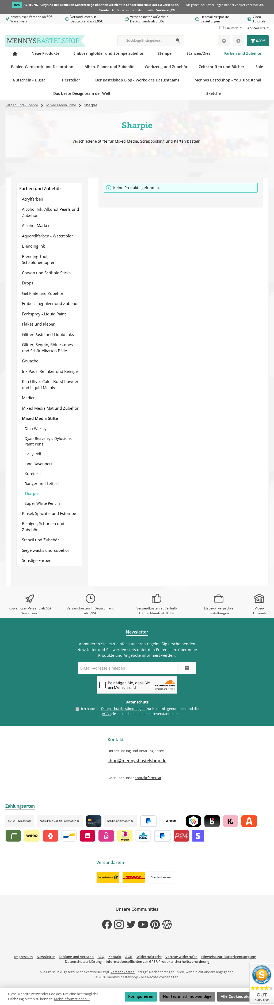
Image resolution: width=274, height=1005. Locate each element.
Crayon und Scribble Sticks (46, 272)
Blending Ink (33, 246)
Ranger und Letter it (43, 483)
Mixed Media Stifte (40, 418)
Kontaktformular (148, 778)
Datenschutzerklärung (83, 961)
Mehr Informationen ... (72, 999)
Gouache (30, 360)
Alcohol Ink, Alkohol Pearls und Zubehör (50, 212)
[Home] (15, 53)
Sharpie (32, 493)
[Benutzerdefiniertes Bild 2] (134, 877)
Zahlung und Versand (76, 957)
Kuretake (33, 473)
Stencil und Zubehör (40, 539)
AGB (105, 713)
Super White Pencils (42, 503)
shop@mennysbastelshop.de (137, 761)
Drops (27, 283)
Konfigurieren (140, 996)
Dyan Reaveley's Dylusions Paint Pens (48, 441)
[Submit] (186, 668)
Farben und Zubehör (40, 188)
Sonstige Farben (36, 560)
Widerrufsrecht (149, 957)
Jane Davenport (38, 463)
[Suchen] (178, 41)
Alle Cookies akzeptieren (243, 996)
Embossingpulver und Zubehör (50, 303)
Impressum (23, 957)
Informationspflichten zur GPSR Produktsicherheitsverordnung (157, 961)
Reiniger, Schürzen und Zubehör (43, 526)
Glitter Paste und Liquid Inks (48, 334)
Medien (29, 397)
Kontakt (114, 957)
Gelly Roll (33, 453)
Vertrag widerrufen (181, 957)
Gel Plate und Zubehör (42, 293)
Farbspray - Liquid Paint (44, 313)
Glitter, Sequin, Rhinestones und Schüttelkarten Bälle (47, 347)
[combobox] (144, 41)
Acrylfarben (32, 199)
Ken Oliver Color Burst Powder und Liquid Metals (50, 384)
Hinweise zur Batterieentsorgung (228, 957)
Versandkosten (123, 972)
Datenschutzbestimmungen (123, 708)
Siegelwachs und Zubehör (45, 550)
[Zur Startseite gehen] (45, 41)
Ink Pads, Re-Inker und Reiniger (50, 371)
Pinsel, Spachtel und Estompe (49, 513)
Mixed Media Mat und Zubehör (50, 408)
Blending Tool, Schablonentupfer (38, 259)
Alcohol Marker (36, 225)
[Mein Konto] (238, 40)
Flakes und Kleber (38, 324)
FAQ (100, 957)
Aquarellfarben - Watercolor (47, 235)
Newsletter (46, 957)
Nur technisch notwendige (187, 996)
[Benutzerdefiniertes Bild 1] (108, 877)
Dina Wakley (36, 428)
